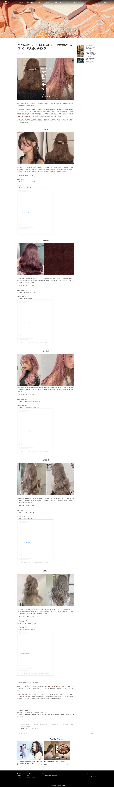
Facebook (102, 2)
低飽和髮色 (42, 725)
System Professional (31, 777)
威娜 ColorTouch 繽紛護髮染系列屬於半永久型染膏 (58, 686)
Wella (28, 775)
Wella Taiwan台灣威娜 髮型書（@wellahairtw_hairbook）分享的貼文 (35, 231)
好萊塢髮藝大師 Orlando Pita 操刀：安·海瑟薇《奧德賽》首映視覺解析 (91, 60)
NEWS (36, 728)
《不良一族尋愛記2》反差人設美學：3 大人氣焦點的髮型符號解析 (91, 47)
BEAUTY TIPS (29, 728)
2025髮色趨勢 (35, 725)
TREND (18, 42)
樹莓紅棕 (46, 240)
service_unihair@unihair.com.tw (50, 778)
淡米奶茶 (46, 460)
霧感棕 (45, 129)
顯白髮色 (48, 725)
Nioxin (28, 780)
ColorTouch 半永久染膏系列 (24, 116)
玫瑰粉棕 (28, 726)
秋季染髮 (23, 726)
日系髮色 (54, 725)
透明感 (71, 725)
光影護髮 (23, 725)
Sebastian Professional (31, 778)
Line (23, 54)
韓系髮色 (59, 725)
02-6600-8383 (46, 777)
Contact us (19, 777)
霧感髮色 (28, 725)
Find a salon (19, 778)
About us (19, 775)
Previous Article (23, 733)
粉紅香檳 (46, 351)
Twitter (21, 54)
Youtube (105, 2)
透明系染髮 (66, 725)
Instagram (108, 2)
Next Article (92, 733)
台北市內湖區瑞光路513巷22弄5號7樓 (50, 775)
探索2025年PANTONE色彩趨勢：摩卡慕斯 (54, 761)
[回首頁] (7, 2)
